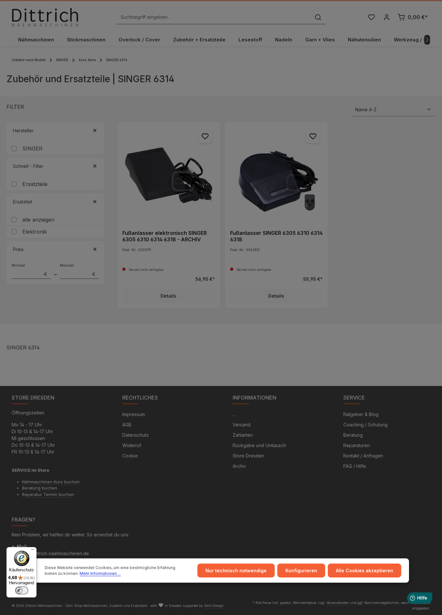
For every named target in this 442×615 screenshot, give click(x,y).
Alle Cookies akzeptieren (364, 570)
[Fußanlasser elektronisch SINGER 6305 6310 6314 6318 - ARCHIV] (168, 173)
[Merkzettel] (371, 17)
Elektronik (34, 231)
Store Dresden (248, 455)
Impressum (133, 414)
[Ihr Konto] (386, 17)
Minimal (29, 270)
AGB (126, 424)
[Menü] (33, 551)
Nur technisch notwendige (236, 570)
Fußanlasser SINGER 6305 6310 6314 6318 (276, 236)
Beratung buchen (39, 487)
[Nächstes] (427, 40)
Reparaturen (356, 445)
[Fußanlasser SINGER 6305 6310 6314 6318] (276, 173)
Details (168, 296)
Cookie (130, 455)
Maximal (77, 270)
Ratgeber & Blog (361, 414)
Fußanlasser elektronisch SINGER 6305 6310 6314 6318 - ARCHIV (164, 236)
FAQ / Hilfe (354, 466)
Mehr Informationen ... (100, 573)
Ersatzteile (35, 184)
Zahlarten (243, 435)
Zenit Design (214, 606)
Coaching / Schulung (365, 424)
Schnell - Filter (28, 166)
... (234, 414)
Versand (241, 424)
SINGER (32, 148)
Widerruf (131, 445)
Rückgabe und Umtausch (259, 445)
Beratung (353, 435)
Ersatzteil (22, 201)
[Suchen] (318, 17)
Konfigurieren (301, 570)
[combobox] (214, 17)
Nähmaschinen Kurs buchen (51, 481)
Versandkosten (337, 603)
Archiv (239, 466)
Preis (18, 249)
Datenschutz (135, 435)
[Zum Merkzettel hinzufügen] (205, 136)
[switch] (21, 590)
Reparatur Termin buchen (48, 494)
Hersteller (23, 130)
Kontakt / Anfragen (363, 455)
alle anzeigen (38, 219)
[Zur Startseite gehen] (45, 17)
